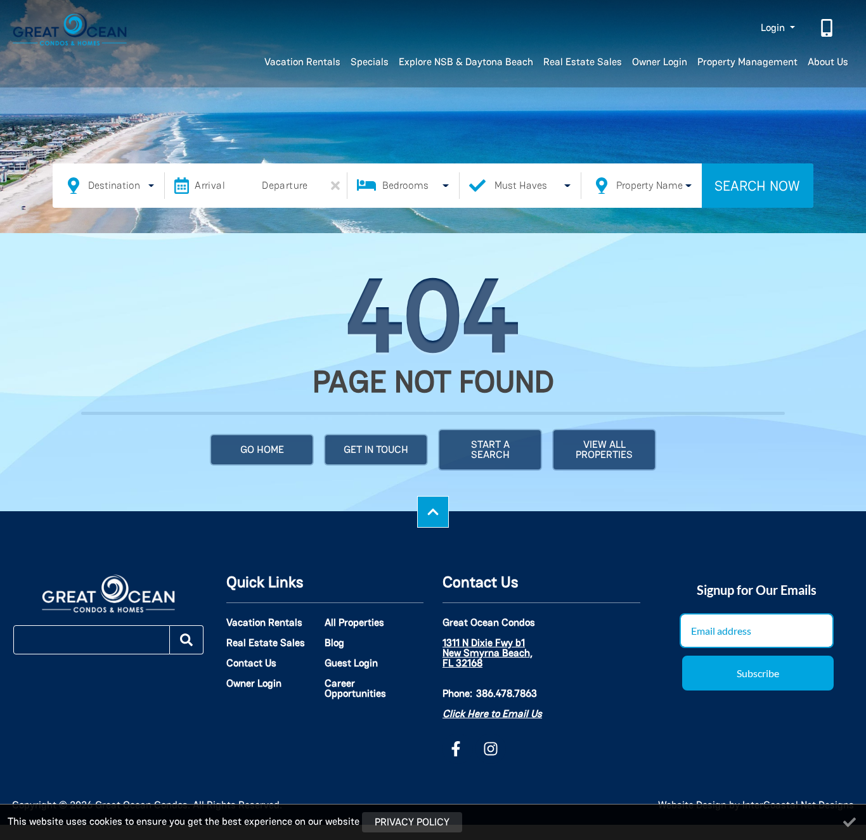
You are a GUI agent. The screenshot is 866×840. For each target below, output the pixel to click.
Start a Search (490, 449)
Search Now (757, 185)
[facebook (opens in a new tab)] (458, 749)
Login (774, 27)
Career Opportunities (355, 688)
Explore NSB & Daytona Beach (466, 61)
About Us (828, 61)
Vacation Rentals (302, 61)
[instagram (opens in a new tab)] (490, 749)
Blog (334, 643)
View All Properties (604, 449)
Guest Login (351, 663)
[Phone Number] (828, 28)
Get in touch (376, 449)
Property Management (747, 61)
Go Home (262, 449)
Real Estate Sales (582, 61)
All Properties (354, 623)
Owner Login (659, 61)
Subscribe (758, 673)
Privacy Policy (412, 822)
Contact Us (251, 663)
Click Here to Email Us (492, 713)
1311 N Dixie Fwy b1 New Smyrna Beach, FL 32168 (488, 653)
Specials (370, 61)
